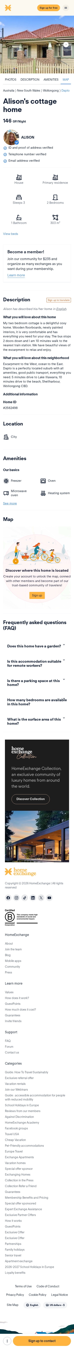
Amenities (51, 79)
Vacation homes (15, 1163)
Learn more (16, 275)
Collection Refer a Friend (21, 1186)
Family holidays (15, 1249)
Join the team (13, 949)
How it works (13, 1220)
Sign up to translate (59, 300)
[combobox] (32, 1305)
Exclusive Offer (14, 1232)
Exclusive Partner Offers (20, 1215)
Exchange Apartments (19, 1157)
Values (9, 992)
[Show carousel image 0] (37, 44)
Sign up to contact (42, 1341)
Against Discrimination (19, 1116)
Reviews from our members (22, 1111)
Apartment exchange (18, 1261)
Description (30, 79)
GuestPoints (13, 1003)
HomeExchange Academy (22, 1122)
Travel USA (12, 1134)
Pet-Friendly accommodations (24, 1145)
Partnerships (13, 1243)
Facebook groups (16, 1128)
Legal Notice (59, 1294)
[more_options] (7, 1341)
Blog (8, 955)
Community (12, 966)
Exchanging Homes (17, 1174)
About (9, 943)
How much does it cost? (20, 1009)
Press (8, 972)
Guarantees (12, 1015)
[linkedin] (33, 897)
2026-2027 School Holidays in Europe (29, 1267)
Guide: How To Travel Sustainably (26, 1072)
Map (66, 79)
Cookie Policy (37, 1294)
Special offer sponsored (20, 1203)
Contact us (12, 1052)
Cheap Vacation (15, 1140)
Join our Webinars (16, 1089)
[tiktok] (24, 897)
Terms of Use (23, 1286)
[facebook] (8, 897)
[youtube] (49, 897)
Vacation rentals (15, 1083)
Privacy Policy (15, 1294)
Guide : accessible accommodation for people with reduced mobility (35, 1097)
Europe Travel (14, 1151)
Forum (9, 1046)
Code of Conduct (48, 1286)
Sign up (37, 595)
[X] (41, 897)
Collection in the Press (19, 1180)
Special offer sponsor (19, 1168)
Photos (10, 79)
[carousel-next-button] (66, 44)
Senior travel (13, 1255)
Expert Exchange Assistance (23, 1209)
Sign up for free (49, 7)
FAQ (8, 1041)
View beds (10, 234)
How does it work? (17, 998)
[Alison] (11, 137)
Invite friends (13, 1021)
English (61, 309)
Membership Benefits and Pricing (26, 1197)
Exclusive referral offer (19, 1078)
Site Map (12, 1305)
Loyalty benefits (15, 1272)
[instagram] (16, 897)
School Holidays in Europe (22, 1105)
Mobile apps (13, 961)
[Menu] (65, 8)
